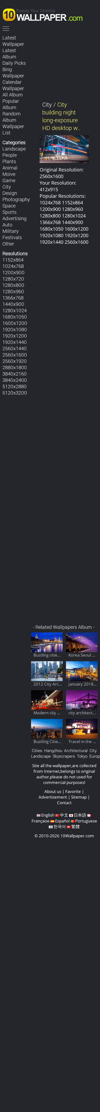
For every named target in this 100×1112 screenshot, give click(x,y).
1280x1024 (14, 310)
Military (10, 231)
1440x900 (13, 304)
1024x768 (13, 266)
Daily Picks (14, 63)
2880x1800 (14, 367)
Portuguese (86, 821)
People (9, 155)
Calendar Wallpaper (13, 85)
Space (9, 205)
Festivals (12, 237)
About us (52, 791)
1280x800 (13, 285)
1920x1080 (14, 329)
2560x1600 (14, 354)
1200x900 (13, 272)
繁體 (75, 826)
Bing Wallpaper (13, 72)
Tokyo (82, 756)
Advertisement (53, 797)
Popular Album (10, 104)
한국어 (59, 826)
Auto (7, 224)
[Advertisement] (64, 437)
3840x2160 (14, 373)
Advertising (14, 218)
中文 (64, 815)
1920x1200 (14, 335)
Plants (9, 161)
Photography (16, 199)
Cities (37, 750)
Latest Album (9, 53)
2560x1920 (14, 361)
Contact (64, 802)
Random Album (11, 116)
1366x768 (13, 297)
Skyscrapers (64, 756)
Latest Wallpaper (13, 40)
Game (8, 180)
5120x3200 (14, 392)
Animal (9, 167)
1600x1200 (14, 323)
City (6, 186)
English (47, 815)
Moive (8, 174)
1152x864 (13, 259)
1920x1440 (14, 342)
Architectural (76, 750)
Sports (9, 212)
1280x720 (13, 278)
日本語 (80, 815)
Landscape (14, 148)
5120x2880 (14, 386)
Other (8, 243)
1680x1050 (14, 316)
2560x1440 (14, 348)
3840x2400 (14, 380)
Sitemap (79, 797)
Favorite (73, 791)
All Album (12, 94)
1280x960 (13, 291)
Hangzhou (53, 750)
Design (9, 193)
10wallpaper (44, 13)
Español (62, 821)
